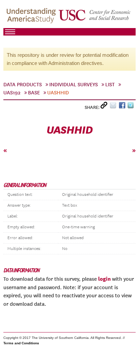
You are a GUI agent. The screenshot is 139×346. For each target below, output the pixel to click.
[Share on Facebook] (123, 106)
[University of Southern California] (95, 17)
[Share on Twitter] (131, 106)
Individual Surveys (73, 85)
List (110, 85)
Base (34, 93)
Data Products (22, 85)
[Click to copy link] (105, 106)
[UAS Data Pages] (32, 17)
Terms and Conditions (21, 343)
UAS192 (12, 93)
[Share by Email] (114, 106)
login (104, 279)
